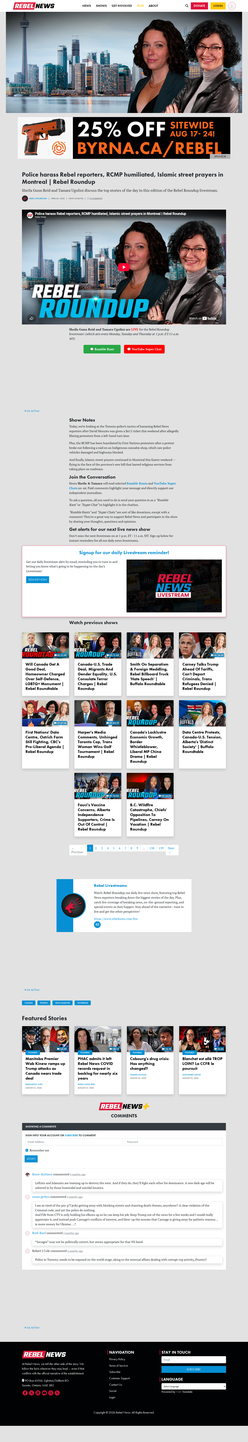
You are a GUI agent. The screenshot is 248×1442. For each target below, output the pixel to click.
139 (161, 848)
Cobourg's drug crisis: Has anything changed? (149, 1063)
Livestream (82, 1003)
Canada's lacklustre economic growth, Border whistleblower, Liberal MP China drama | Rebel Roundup (148, 747)
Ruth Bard (39, 1233)
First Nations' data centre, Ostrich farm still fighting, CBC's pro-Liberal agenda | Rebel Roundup (44, 742)
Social (112, 1391)
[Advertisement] (124, 384)
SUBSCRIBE (71, 1135)
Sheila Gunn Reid (86, 1084)
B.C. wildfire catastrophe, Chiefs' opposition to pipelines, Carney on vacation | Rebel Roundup (149, 817)
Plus (140, 6)
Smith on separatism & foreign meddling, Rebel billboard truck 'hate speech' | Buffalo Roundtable (149, 674)
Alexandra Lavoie (191, 1074)
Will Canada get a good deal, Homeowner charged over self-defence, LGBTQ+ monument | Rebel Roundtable (45, 676)
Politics (44, 1003)
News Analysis (62, 1003)
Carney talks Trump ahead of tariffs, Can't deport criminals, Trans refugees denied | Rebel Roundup (200, 676)
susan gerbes (40, 1197)
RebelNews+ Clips (33, 1084)
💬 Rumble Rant (102, 349)
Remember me (39, 1150)
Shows (101, 6)
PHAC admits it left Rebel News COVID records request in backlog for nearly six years (98, 1068)
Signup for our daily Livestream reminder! (124, 552)
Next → (171, 850)
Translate (187, 1392)
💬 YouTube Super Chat (144, 349)
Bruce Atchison (42, 1174)
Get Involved (122, 6)
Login (112, 1397)
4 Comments (95, 198)
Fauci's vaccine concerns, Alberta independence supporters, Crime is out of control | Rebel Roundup (96, 817)
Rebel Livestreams (38, 198)
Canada (29, 1003)
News (86, 6)
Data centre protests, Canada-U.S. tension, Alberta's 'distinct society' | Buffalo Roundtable (202, 742)
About (153, 6)
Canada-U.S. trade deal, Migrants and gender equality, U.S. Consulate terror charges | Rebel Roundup (97, 676)
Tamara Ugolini (138, 1074)
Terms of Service (118, 1366)
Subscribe (114, 1372)
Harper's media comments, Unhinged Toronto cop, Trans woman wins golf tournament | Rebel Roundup (97, 744)
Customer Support (119, 1378)
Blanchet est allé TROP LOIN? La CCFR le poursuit (202, 1063)
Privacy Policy (117, 1359)
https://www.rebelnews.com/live (116, 919)
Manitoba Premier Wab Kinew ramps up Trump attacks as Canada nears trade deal (45, 1068)
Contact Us (115, 1385)
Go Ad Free (32, 410)
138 (151, 848)
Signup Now (37, 580)
